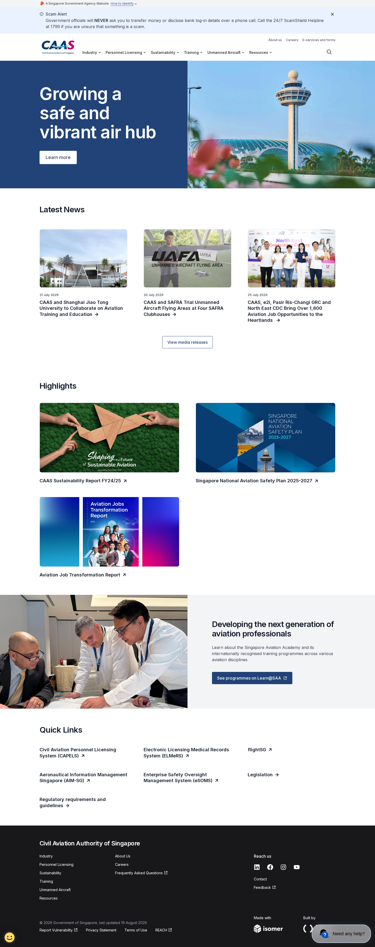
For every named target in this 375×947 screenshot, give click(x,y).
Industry (46, 856)
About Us (122, 856)
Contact (260, 879)
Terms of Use (135, 930)
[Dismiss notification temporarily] (332, 14)
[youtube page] (297, 867)
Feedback (262, 887)
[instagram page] (283, 867)
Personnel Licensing (56, 864)
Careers (292, 40)
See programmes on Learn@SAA (249, 678)
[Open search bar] (329, 52)
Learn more (58, 157)
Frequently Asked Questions (139, 873)
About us (275, 40)
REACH (161, 930)
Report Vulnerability (56, 930)
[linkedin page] (257, 867)
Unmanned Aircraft (55, 890)
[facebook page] (270, 867)
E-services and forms (319, 40)
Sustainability (50, 873)
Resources (49, 898)
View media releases (187, 342)
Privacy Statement (101, 930)
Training (46, 881)
